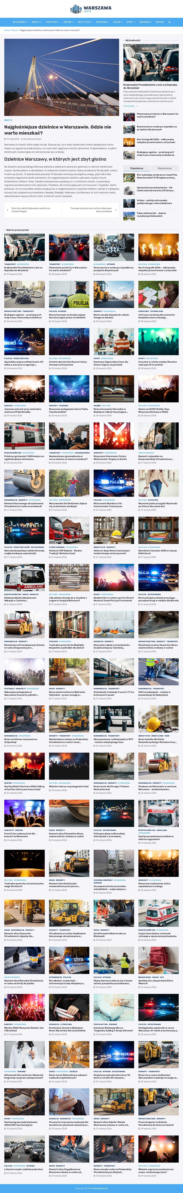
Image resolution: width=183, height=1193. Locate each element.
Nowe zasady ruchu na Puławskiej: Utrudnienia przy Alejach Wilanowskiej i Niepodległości (113, 1172)
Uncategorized (146, 453)
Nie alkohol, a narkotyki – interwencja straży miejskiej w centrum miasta (66, 983)
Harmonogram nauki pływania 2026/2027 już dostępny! (20, 1123)
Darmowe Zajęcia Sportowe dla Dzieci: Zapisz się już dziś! (111, 363)
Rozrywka (101, 22)
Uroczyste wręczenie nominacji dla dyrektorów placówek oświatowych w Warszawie (69, 1125)
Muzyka (8, 783)
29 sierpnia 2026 (14, 274)
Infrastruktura (12, 311)
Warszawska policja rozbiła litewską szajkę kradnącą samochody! (24, 552)
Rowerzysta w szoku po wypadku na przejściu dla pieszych (157, 128)
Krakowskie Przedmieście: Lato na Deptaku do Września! (23, 269)
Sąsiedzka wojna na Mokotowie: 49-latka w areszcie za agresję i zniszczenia (24, 365)
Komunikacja (10, 500)
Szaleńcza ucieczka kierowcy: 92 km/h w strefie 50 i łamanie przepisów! (112, 1078)
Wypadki (111, 264)
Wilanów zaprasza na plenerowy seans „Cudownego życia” (156, 1170)
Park (167, 736)
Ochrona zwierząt (103, 880)
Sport (130, 22)
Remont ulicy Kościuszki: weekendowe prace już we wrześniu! (63, 886)
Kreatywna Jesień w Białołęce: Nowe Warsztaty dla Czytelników (67, 1029)
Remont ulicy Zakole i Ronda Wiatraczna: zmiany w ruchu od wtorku (111, 1125)
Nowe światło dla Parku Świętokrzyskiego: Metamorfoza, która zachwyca (157, 742)
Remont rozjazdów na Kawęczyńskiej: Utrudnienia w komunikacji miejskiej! (155, 459)
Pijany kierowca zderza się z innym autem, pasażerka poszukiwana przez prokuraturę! (113, 983)
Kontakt (160, 22)
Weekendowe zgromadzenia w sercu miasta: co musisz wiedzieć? (68, 457)
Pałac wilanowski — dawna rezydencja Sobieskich (151, 214)
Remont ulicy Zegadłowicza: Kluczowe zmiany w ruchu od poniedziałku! (65, 1172)
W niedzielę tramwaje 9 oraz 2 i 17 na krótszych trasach (114, 693)
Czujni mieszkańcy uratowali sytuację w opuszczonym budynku (157, 935)
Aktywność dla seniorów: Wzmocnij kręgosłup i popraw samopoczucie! (23, 1076)
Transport (10, 264)
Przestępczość (21, 547)
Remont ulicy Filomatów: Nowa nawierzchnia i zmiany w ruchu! (66, 835)
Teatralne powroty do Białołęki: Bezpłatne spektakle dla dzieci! (66, 646)
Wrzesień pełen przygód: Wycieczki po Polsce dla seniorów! (157, 505)
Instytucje (84, 22)
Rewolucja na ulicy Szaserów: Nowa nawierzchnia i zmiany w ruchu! (158, 646)
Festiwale (9, 689)
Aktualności (19, 22)
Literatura (66, 1024)
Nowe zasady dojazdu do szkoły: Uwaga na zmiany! (111, 316)
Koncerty (99, 453)
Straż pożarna (57, 547)
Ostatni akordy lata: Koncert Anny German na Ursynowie (68, 363)
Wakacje (34, 594)
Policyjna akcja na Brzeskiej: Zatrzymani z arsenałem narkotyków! (109, 836)
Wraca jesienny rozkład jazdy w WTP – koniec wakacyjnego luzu (113, 740)
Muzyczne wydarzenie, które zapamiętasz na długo (154, 885)
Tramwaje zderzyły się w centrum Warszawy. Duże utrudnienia (91, 210)
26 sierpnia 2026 (148, 698)
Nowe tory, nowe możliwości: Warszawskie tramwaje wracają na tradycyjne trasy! (157, 1078)
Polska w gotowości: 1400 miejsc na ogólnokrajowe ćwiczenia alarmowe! (24, 459)
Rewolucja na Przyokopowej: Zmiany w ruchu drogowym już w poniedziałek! (24, 648)
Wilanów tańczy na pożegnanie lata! (69, 786)
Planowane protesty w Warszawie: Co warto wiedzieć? (68, 269)
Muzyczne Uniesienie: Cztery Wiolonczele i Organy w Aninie (110, 457)
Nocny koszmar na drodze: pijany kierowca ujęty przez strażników (67, 316)
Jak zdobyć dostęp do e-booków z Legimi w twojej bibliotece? (68, 599)
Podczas (53, 641)
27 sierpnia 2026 (148, 463)
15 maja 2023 (13, 139)
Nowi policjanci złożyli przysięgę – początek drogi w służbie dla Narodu (158, 599)
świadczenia (144, 977)
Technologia (156, 311)
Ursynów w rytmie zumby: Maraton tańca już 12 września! (157, 363)
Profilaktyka (101, 1024)
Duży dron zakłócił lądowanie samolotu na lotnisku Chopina (31, 210)
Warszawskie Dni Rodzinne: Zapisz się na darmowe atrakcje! (68, 505)
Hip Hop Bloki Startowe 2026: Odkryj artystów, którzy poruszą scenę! (24, 788)
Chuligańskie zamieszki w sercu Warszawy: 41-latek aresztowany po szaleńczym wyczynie (158, 1031)
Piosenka (63, 406)
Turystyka (51, 22)
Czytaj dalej (129, 106)
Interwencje (55, 977)
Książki (97, 406)
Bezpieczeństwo (12, 453)
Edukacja (99, 641)
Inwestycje (99, 547)
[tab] (136, 168)
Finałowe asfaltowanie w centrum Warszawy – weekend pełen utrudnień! (157, 789)
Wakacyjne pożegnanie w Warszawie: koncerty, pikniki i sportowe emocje (20, 695)
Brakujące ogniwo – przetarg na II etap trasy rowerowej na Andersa (155, 153)
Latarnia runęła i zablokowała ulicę (23, 1169)
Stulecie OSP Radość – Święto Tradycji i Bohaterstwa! (65, 552)
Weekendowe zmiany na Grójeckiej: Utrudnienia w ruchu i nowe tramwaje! (68, 742)
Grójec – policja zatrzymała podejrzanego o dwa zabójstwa (154, 202)
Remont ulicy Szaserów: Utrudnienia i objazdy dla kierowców (18, 936)
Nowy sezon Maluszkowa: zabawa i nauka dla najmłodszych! (68, 1076)
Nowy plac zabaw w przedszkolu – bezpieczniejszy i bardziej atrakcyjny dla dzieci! (112, 648)
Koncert (8, 406)
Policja (53, 311)
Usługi (116, 22)
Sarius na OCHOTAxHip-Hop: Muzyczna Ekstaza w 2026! (153, 410)
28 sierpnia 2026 (59, 274)
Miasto (35, 22)
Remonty (98, 311)
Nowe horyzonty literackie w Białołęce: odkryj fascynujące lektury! (110, 412)
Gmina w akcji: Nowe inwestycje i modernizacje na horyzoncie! (112, 552)
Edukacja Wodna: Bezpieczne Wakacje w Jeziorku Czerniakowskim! (20, 601)
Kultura (142, 264)
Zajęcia (73, 1072)
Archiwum (144, 22)
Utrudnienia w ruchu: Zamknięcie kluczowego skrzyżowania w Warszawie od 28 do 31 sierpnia (67, 936)
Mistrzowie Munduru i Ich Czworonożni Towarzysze (108, 505)
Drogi (52, 689)
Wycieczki (153, 500)
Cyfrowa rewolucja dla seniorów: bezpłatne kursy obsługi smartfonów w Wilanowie (156, 318)
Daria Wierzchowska (32, 139)
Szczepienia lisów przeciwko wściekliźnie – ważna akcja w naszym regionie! (110, 889)
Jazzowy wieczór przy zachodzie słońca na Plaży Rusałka (22, 410)
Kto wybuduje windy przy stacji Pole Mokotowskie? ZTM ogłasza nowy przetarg (157, 178)
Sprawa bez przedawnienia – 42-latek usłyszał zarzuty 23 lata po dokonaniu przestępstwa (155, 190)
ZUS (162, 977)
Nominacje (65, 1119)
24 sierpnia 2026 (148, 1128)
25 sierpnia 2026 (59, 940)
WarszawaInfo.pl (100, 1188)
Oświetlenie (157, 736)
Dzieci (25, 594)
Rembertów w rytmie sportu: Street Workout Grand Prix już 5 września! (114, 599)
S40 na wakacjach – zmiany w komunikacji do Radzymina (154, 693)
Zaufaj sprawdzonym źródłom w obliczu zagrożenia (156, 838)
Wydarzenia (23, 264)
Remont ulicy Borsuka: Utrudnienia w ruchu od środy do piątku (23, 982)
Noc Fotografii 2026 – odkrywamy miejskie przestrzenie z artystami (156, 141)
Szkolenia (143, 311)
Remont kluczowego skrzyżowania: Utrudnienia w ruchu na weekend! (23, 505)
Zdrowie (67, 22)
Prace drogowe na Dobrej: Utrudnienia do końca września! (156, 1123)
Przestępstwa (21, 358)
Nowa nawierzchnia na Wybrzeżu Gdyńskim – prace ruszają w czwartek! (67, 695)
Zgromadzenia (82, 453)
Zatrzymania (37, 547)
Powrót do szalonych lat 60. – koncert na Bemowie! (20, 835)
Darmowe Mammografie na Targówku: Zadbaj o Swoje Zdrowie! (113, 1029)
